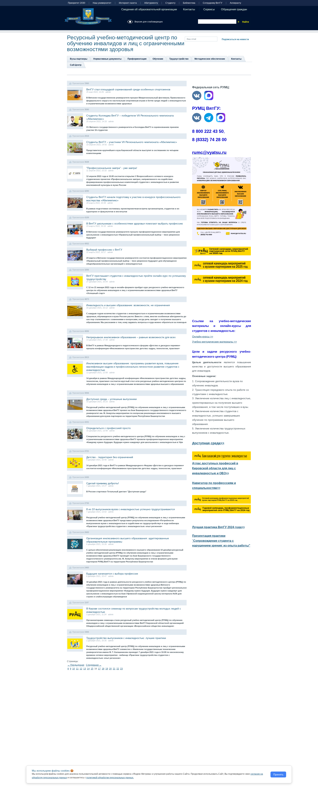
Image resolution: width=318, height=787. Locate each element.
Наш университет (102, 3)
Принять (278, 774)
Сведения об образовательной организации (149, 9)
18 (103, 668)
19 (106, 668)
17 (99, 668)
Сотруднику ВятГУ (212, 3)
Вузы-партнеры (78, 59)
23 (121, 668)
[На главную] (88, 16)
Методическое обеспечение (210, 59)
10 (73, 668)
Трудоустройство (178, 59)
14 (88, 668)
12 (81, 668)
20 (110, 668)
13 (84, 668)
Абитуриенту (151, 3)
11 (77, 668)
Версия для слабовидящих (149, 21)
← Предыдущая (76, 665)
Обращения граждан (234, 9)
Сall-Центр (75, 65)
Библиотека (189, 3)
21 (114, 668)
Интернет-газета (128, 3)
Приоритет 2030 (76, 3)
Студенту (170, 3)
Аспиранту (235, 3)
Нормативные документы (107, 59)
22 (117, 668)
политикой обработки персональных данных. (110, 777)
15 (92, 668)
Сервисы (209, 9)
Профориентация (137, 59)
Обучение (158, 59)
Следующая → (93, 665)
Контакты (189, 9)
